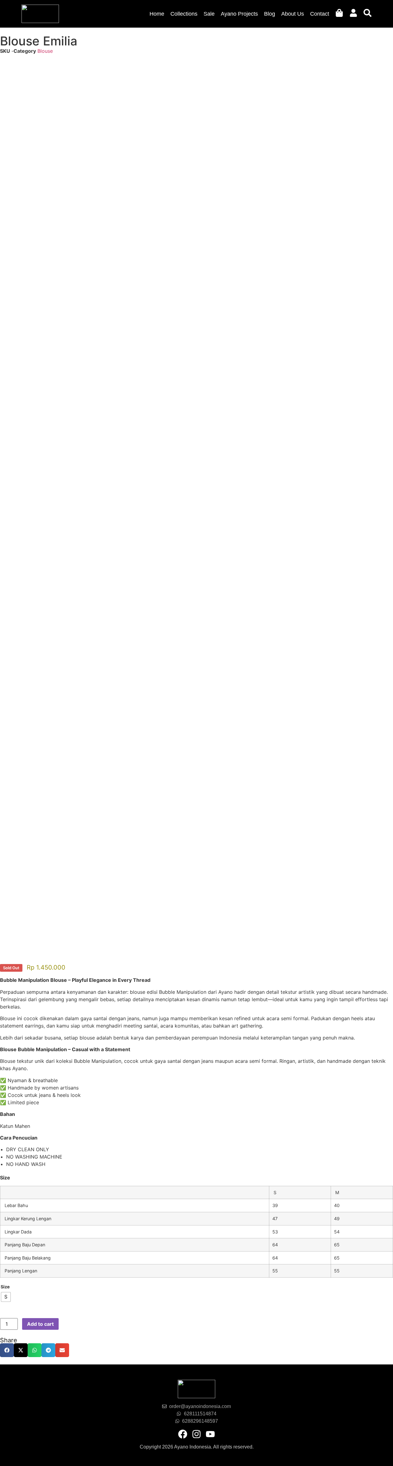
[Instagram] (196, 1434)
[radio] (5, 1297)
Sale (209, 14)
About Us (292, 14)
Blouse (45, 51)
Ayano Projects (239, 14)
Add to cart (40, 1324)
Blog (269, 14)
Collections (183, 14)
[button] (7, 1350)
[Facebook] (182, 1434)
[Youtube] (210, 1434)
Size (5, 1287)
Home (157, 14)
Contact (319, 14)
